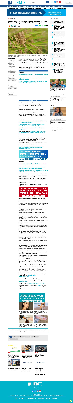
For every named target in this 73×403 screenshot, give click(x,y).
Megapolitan (40, 6)
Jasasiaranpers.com (23, 281)
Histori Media (21, 398)
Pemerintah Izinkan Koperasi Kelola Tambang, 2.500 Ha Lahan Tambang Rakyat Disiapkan (57, 89)
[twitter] (55, 2)
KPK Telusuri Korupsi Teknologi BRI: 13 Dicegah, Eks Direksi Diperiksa (59, 55)
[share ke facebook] (36, 26)
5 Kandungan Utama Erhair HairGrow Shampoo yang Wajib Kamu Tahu (59, 33)
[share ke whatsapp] (40, 26)
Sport (35, 6)
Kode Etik (34, 398)
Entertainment (26, 6)
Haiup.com (17, 395)
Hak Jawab (48, 398)
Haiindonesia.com (23, 395)
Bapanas (21, 336)
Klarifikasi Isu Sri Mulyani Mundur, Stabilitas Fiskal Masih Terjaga (59, 59)
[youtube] (60, 2)
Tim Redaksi (28, 398)
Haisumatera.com (59, 395)
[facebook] (52, 2)
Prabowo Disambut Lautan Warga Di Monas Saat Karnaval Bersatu (57, 95)
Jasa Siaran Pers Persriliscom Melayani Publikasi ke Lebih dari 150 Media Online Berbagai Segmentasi (33, 82)
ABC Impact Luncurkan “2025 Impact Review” (58, 22)
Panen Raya (36, 336)
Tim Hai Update (13, 25)
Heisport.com (35, 395)
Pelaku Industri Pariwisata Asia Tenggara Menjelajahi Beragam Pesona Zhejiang (59, 50)
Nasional (12, 6)
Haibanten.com (46, 395)
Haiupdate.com (29, 395)
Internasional (52, 6)
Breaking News (27, 336)
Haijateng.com (40, 395)
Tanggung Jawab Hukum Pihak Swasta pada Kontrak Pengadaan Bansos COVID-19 (59, 38)
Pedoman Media (41, 398)
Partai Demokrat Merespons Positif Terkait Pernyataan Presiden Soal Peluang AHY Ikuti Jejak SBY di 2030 (59, 27)
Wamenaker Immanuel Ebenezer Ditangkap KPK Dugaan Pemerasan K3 (57, 122)
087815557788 (36, 283)
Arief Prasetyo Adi (16, 336)
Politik (16, 6)
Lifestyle (31, 6)
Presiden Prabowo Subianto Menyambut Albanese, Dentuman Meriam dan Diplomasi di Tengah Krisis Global (33, 164)
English (62, 6)
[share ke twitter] (38, 26)
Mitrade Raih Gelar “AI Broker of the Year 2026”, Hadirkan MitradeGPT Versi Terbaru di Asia (59, 71)
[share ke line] (45, 26)
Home (8, 6)
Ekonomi (20, 6)
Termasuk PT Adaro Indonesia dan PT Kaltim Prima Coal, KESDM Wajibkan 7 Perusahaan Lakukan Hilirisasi (33, 171)
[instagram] (57, 2)
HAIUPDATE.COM (22, 58)
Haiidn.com (12, 395)
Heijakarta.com (53, 395)
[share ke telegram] (43, 26)
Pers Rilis (58, 6)
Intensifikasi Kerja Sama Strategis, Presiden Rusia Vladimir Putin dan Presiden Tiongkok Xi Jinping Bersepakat (32, 168)
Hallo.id (39, 285)
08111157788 (42, 283)
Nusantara (46, 6)
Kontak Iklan (54, 398)
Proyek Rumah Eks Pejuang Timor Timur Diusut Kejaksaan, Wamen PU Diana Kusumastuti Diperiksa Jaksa (32, 125)
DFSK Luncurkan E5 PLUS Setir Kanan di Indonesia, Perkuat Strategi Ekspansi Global (59, 65)
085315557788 (30, 283)
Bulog (32, 336)
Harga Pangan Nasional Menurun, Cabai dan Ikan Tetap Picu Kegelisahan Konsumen (59, 44)
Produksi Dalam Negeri (14, 338)
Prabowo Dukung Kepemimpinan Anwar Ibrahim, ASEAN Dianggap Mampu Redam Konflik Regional (57, 99)
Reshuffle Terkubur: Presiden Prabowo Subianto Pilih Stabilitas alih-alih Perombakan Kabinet (57, 128)
